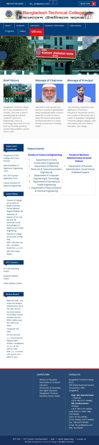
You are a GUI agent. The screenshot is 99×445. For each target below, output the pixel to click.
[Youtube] (55, 2)
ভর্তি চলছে (37, 32)
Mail (52, 439)
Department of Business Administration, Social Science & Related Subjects (80, 169)
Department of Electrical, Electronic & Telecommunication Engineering (46, 169)
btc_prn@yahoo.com (39, 4)
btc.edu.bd (78, 428)
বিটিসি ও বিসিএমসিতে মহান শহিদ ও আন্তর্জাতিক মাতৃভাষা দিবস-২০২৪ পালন (15, 245)
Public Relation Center (12, 283)
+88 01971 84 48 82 (14, 4)
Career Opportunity (66, 439)
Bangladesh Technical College (44, 441)
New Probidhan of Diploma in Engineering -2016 (13, 168)
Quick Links (85, 3)
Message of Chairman (49, 80)
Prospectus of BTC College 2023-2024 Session (11, 158)
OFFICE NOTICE (13, 335)
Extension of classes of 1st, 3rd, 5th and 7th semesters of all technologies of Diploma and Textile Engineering (15, 222)
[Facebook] (51, 2)
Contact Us (81, 439)
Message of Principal (80, 80)
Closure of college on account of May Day (15, 237)
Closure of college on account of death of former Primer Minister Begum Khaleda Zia (15, 205)
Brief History (11, 80)
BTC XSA (16, 439)
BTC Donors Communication (35, 439)
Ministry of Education (48, 379)
